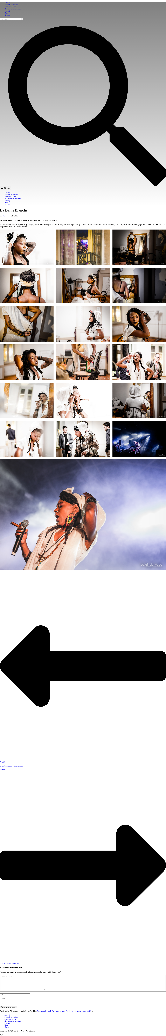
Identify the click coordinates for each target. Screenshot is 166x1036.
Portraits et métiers (11, 5)
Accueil (7, 3)
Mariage (7, 11)
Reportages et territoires (13, 9)
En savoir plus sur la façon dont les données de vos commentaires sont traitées (64, 1011)
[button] (83, 185)
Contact (7, 15)
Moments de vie (10, 7)
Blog (6, 13)
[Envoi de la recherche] (22, 19)
